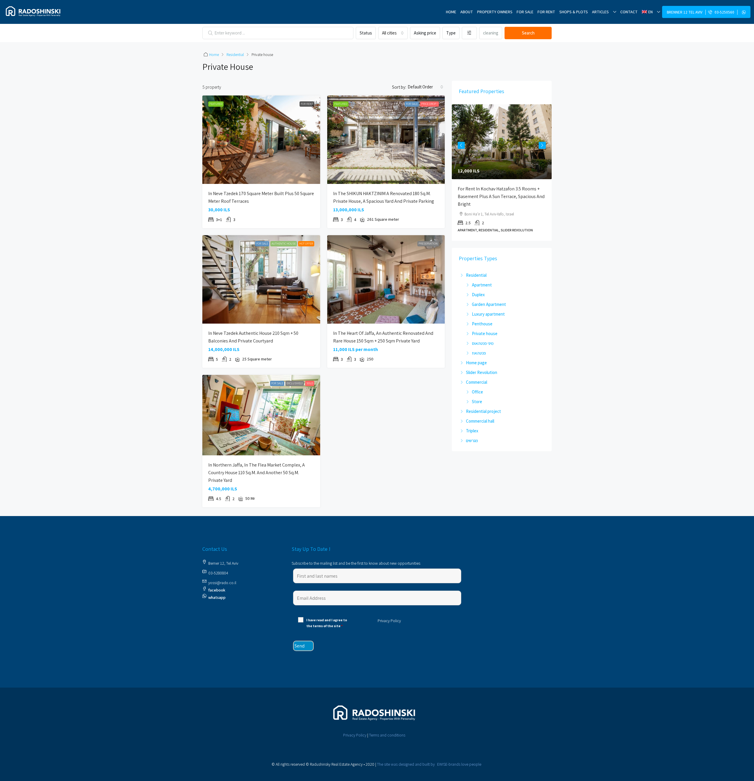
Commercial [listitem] (476, 382)
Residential (235, 54)
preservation (428, 243)
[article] (502, 172)
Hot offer (306, 243)
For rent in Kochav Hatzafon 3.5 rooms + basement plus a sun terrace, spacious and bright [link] (501, 196)
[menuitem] (722, 12)
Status (366, 33)
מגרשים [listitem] (472, 440)
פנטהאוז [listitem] (479, 353)
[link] (261, 139)
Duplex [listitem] (478, 294)
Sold (309, 383)
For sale (525, 11)
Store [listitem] (477, 401)
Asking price (425, 33)
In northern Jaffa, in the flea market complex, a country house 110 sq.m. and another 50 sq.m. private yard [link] (256, 472)
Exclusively (295, 383)
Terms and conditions (387, 735)
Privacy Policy (354, 735)
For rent (546, 11)
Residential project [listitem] (483, 411)
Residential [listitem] (476, 275)
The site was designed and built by (429, 764)
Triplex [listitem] (472, 431)
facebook (216, 590)
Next (542, 145)
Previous (461, 145)
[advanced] (469, 33)
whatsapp (217, 597)
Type (451, 33)
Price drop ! (429, 104)
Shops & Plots (573, 11)
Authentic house (284, 243)
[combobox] (393, 33)
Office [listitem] (477, 392)
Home (451, 11)
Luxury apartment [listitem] (488, 314)
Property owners (494, 11)
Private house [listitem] (484, 333)
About (466, 11)
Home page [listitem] (476, 362)
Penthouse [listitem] (482, 324)
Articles (600, 11)
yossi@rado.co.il (222, 582)
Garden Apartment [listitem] (489, 304)
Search (528, 33)
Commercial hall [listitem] (480, 421)
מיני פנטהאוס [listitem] (483, 343)
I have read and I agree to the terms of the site (326, 623)
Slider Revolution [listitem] (481, 372)
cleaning (490, 33)
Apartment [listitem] (482, 285)
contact (629, 11)
